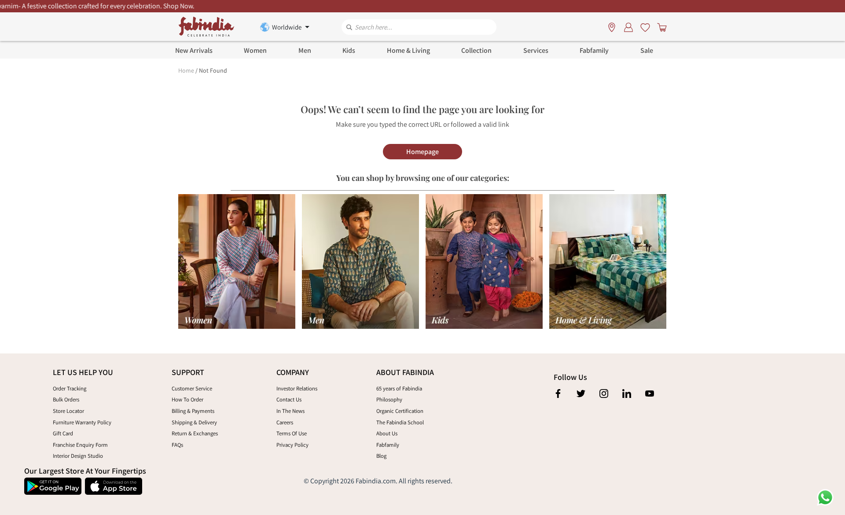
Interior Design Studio (78, 456)
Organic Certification (399, 411)
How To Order (187, 399)
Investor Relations (296, 388)
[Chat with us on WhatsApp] (825, 497)
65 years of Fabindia (399, 388)
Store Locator (68, 411)
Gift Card (63, 433)
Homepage (422, 151)
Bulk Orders (66, 399)
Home (186, 70)
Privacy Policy (292, 445)
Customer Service (192, 388)
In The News (290, 411)
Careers (284, 422)
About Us (386, 433)
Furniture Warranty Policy (82, 422)
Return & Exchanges (195, 433)
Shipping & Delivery (194, 422)
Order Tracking (69, 388)
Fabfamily (387, 445)
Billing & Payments (193, 411)
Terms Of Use (291, 433)
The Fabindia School (400, 422)
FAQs (177, 445)
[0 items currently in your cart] (660, 27)
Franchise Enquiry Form (80, 445)
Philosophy (389, 399)
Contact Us (288, 399)
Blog (381, 456)
